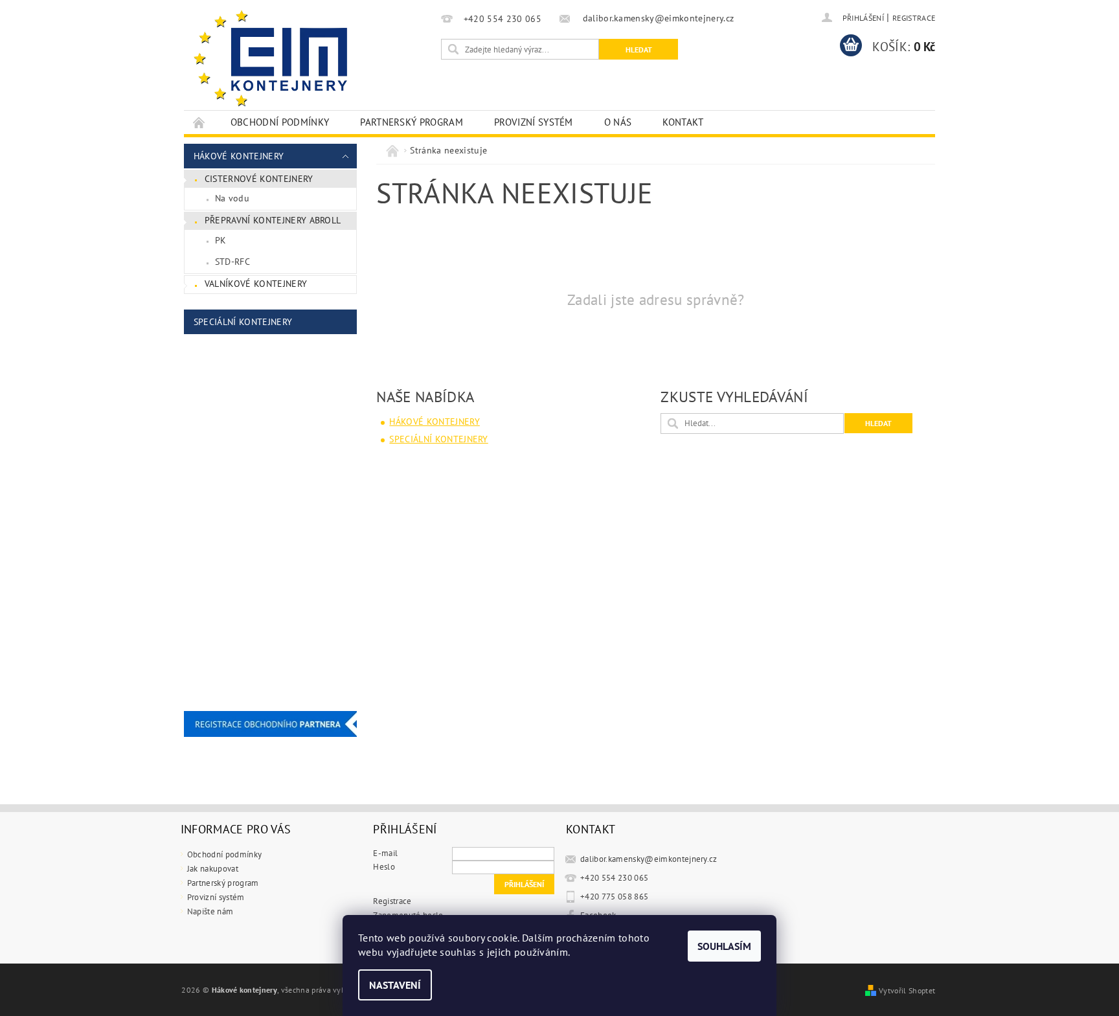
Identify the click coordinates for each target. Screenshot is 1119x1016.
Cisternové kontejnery (259, 179)
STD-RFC (232, 261)
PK (221, 240)
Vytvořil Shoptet (907, 990)
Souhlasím (724, 946)
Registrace (913, 18)
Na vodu (232, 198)
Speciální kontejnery (243, 322)
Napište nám (210, 911)
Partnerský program (411, 122)
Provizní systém (533, 122)
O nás (618, 122)
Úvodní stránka (199, 122)
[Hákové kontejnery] (271, 61)
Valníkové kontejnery (256, 283)
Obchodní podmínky (280, 122)
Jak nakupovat (212, 868)
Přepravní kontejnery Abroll (273, 220)
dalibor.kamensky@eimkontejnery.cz (649, 858)
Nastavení (395, 984)
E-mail (385, 853)
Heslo (384, 866)
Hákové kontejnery (239, 156)
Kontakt (682, 122)
